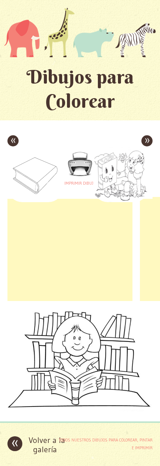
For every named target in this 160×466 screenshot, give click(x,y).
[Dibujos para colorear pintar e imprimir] (80, 32)
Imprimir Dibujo (80, 183)
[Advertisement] (69, 249)
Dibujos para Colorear (80, 89)
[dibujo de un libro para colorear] (80, 410)
